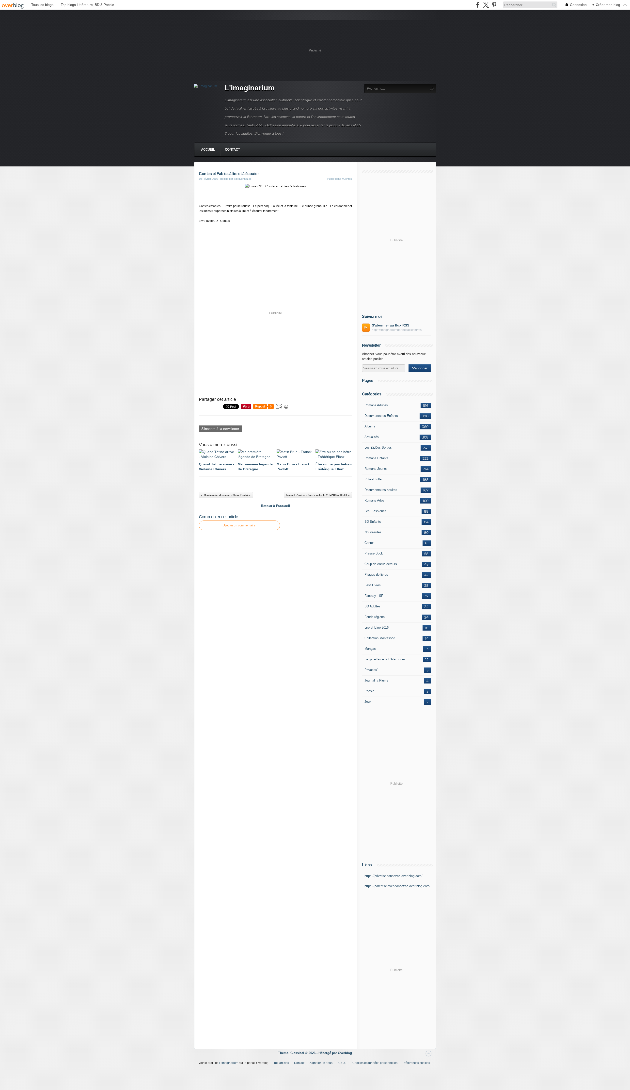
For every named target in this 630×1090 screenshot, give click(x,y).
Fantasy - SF (373, 596)
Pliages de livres (376, 574)
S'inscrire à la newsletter (220, 429)
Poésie (369, 691)
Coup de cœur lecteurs (380, 564)
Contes (369, 543)
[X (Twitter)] (486, 5)
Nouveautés (372, 532)
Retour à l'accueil (275, 506)
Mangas (370, 649)
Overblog (345, 1053)
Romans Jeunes (376, 469)
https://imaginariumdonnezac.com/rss (397, 330)
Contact (232, 149)
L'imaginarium (250, 88)
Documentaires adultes (380, 490)
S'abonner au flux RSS (390, 325)
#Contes (347, 178)
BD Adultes (372, 606)
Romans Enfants (376, 458)
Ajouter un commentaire (239, 525)
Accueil (208, 149)
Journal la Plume (376, 680)
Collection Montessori (379, 638)
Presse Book (373, 553)
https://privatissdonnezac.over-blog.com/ (393, 876)
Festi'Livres (372, 585)
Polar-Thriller (373, 479)
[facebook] (478, 5)
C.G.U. (342, 1063)
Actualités (371, 437)
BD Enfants (372, 521)
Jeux (367, 701)
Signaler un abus (321, 1063)
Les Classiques (375, 511)
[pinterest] (494, 5)
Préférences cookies (416, 1063)
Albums (369, 426)
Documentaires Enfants (381, 416)
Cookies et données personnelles (374, 1063)
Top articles (281, 1063)
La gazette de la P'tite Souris (385, 659)
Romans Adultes (376, 405)
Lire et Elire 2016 (376, 627)
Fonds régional (374, 617)
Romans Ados (374, 500)
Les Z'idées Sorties (378, 447)
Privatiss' (371, 670)
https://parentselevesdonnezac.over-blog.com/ (397, 886)
